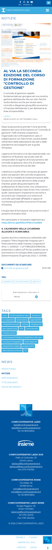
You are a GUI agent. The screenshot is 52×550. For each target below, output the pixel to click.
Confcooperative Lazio (18, 10)
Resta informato (11, 387)
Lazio (7, 116)
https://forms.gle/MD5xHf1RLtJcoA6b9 (22, 223)
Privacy (20, 537)
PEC (20, 5)
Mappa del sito (26, 542)
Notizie (6, 373)
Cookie (33, 537)
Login (33, 547)
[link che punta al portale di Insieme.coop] (26, 442)
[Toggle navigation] (47, 10)
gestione (36, 281)
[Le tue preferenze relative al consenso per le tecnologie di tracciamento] (48, 548)
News (7, 362)
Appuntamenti (10, 378)
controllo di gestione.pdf (15, 268)
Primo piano (9, 369)
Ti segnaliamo (10, 382)
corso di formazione (22, 281)
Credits (21, 547)
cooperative (7, 281)
